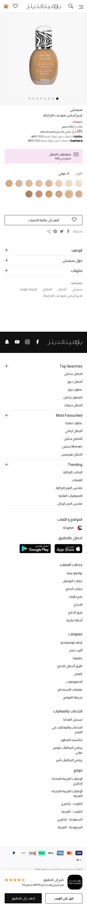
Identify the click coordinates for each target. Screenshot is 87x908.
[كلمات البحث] (70, 6)
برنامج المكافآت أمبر (69, 760)
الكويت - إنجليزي (71, 803)
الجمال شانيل (73, 374)
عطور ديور (75, 389)
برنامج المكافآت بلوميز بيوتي (67, 750)
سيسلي (76, 110)
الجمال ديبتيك (73, 405)
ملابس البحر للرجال (69, 503)
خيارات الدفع (74, 589)
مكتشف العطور (71, 740)
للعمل (78, 674)
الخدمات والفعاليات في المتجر (67, 730)
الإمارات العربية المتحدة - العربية (66, 793)
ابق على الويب (64, 898)
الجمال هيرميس (71, 454)
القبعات (77, 480)
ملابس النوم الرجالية (69, 488)
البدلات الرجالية (72, 472)
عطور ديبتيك (73, 423)
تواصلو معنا (74, 573)
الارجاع (78, 604)
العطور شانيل (72, 397)
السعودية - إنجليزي (69, 819)
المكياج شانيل (73, 438)
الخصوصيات (74, 681)
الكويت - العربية (71, 811)
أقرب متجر (75, 650)
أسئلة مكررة (74, 620)
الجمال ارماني (73, 431)
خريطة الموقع (72, 697)
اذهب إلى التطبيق (23, 898)
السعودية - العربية (70, 827)
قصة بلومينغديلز (71, 642)
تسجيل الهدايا (72, 719)
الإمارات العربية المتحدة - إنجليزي (66, 781)
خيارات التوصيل (72, 581)
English (68, 528)
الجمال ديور (74, 381)
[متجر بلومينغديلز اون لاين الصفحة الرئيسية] (43, 6)
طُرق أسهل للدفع (69, 666)
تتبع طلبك (75, 596)
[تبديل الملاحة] (81, 6)
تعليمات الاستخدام (70, 689)
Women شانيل (72, 446)
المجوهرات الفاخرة (70, 496)
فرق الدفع (75, 612)
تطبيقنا (77, 658)
